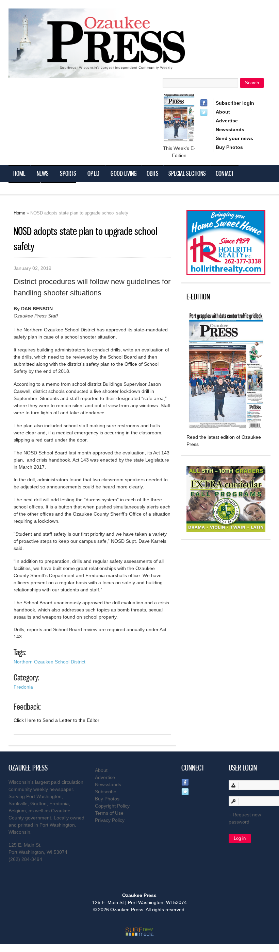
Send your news (234, 138)
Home (19, 173)
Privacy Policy (110, 820)
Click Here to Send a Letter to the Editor (56, 720)
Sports (68, 173)
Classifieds (58, 190)
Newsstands (230, 129)
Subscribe (24, 190)
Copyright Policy (112, 806)
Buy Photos (229, 147)
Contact (225, 173)
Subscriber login (235, 103)
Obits (153, 173)
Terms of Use (109, 813)
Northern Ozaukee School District (49, 661)
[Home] (111, 73)
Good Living (124, 173)
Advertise (227, 120)
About (223, 111)
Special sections (187, 173)
